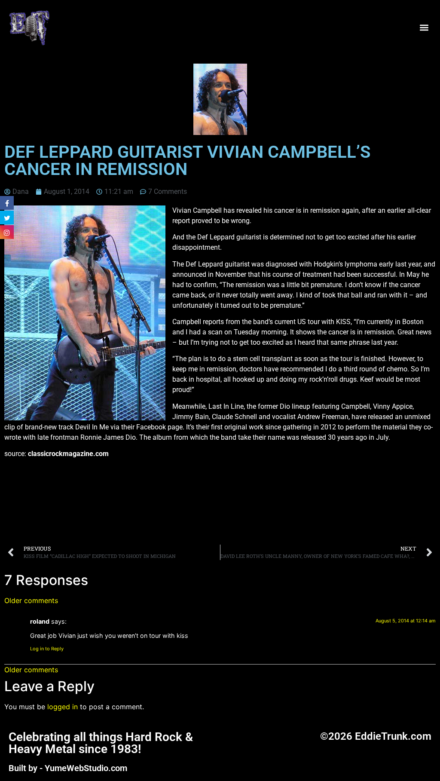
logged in (62, 706)
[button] (424, 27)
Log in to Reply (47, 649)
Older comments (31, 600)
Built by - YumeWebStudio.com (68, 768)
